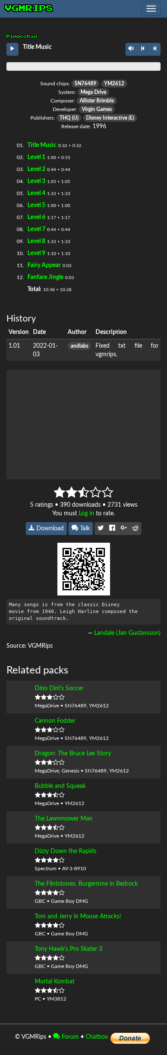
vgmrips (29, 8)
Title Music (42, 145)
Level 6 (36, 217)
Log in (86, 514)
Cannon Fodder (55, 721)
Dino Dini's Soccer (59, 688)
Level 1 (36, 157)
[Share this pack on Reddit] (135, 528)
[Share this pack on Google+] (124, 528)
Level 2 (36, 169)
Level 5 (36, 205)
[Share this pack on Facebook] (112, 528)
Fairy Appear (44, 265)
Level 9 (36, 253)
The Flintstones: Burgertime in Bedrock (86, 884)
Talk (84, 529)
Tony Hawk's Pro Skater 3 (68, 949)
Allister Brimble (97, 100)
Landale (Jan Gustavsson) (127, 633)
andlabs (79, 346)
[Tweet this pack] (101, 528)
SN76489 (85, 83)
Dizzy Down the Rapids (65, 851)
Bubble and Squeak (60, 786)
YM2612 (114, 83)
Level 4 (36, 193)
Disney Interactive (106, 117)
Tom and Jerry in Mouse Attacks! (78, 917)
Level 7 (36, 229)
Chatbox (97, 1037)
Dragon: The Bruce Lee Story (73, 754)
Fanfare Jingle (45, 277)
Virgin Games (97, 109)
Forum (69, 1037)
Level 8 (36, 241)
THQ (65, 117)
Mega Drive (93, 92)
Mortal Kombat (55, 982)
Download (49, 529)
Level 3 (36, 181)
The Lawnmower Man (63, 819)
